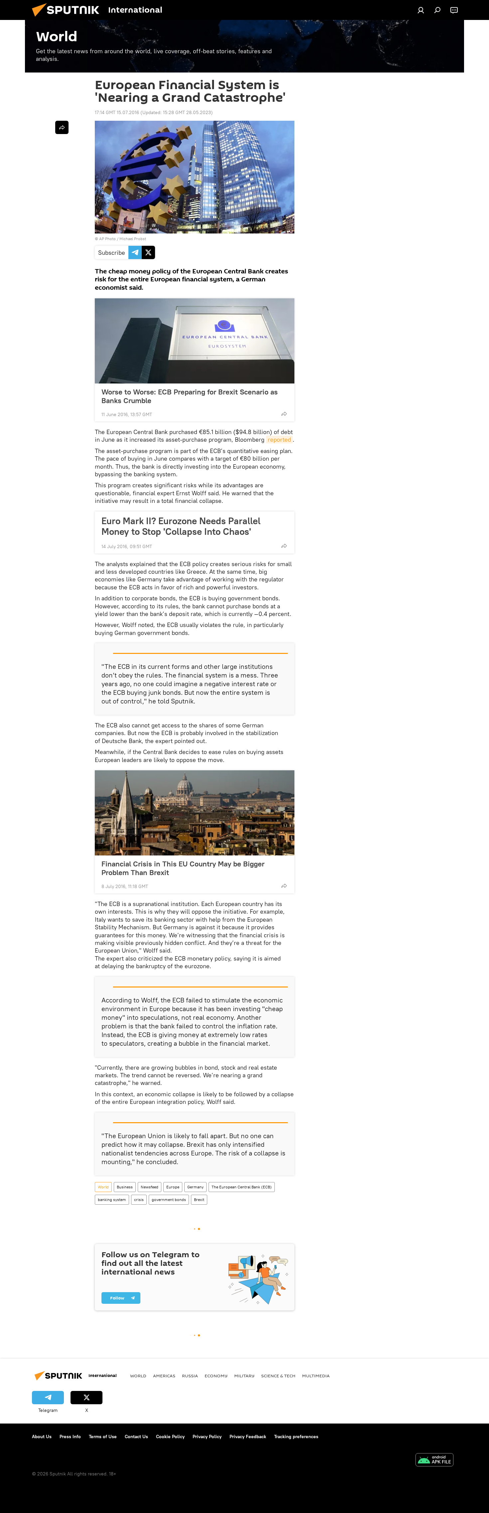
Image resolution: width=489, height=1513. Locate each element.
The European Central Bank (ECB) (242, 1186)
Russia (190, 1376)
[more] (284, 413)
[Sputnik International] (68, 18)
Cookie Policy (170, 1436)
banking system (112, 1199)
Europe (172, 1186)
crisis (139, 1199)
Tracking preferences (296, 1436)
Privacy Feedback (248, 1436)
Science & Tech (278, 1376)
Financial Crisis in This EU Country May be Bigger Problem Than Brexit (182, 868)
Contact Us (136, 1436)
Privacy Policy (207, 1436)
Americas (164, 1376)
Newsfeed (149, 1186)
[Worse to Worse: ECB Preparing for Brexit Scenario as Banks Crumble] (194, 340)
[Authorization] (420, 10)
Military (244, 1376)
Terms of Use (103, 1436)
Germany (195, 1186)
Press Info (70, 1436)
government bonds (169, 1199)
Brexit (199, 1199)
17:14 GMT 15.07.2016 (117, 112)
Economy (216, 1376)
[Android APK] (434, 1460)
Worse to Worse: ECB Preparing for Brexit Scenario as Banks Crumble (189, 396)
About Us (42, 1436)
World (103, 1186)
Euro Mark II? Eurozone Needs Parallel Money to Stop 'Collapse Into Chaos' (180, 526)
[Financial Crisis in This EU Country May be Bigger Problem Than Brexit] (194, 812)
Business (125, 1186)
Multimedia (316, 1376)
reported (279, 439)
